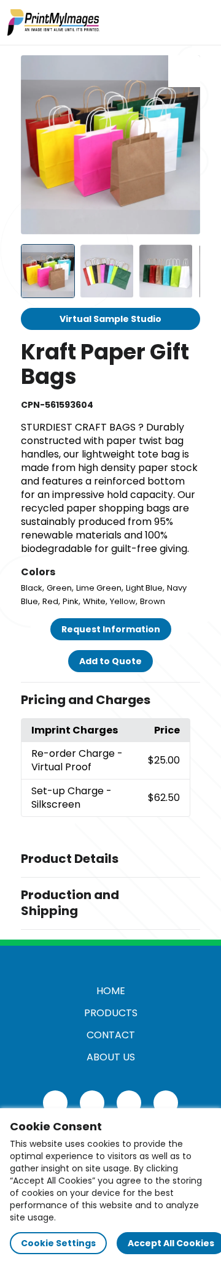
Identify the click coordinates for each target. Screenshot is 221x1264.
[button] (110, 700)
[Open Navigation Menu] (200, 22)
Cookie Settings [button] (58, 1243)
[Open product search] (174, 22)
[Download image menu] (184, 71)
